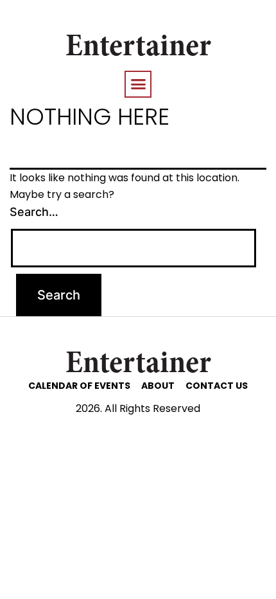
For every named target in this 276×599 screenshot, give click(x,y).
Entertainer (138, 48)
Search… (34, 212)
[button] (138, 84)
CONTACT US (216, 385)
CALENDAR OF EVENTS (79, 385)
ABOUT (158, 385)
